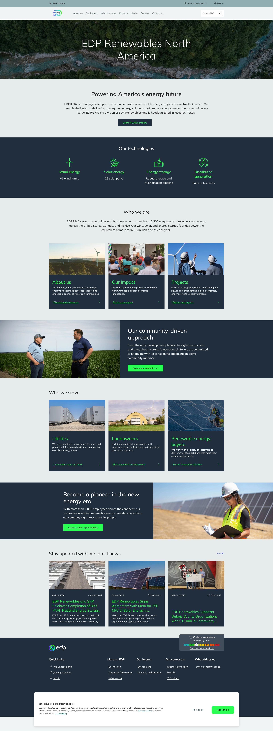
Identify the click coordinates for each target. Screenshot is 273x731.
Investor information (177, 666)
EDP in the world (195, 3)
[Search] (220, 13)
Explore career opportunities (83, 527)
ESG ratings (173, 678)
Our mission (114, 666)
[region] (136, 709)
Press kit (171, 672)
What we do (115, 678)
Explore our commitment (145, 368)
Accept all (223, 709)
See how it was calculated (202, 648)
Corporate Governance (120, 672)
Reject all (198, 709)
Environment (144, 666)
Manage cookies (145, 711)
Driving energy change (208, 666)
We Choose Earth (62, 666)
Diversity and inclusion (150, 672)
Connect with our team (135, 122)
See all (220, 553)
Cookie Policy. (62, 713)
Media (56, 678)
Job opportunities (62, 672)
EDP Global (59, 3)
